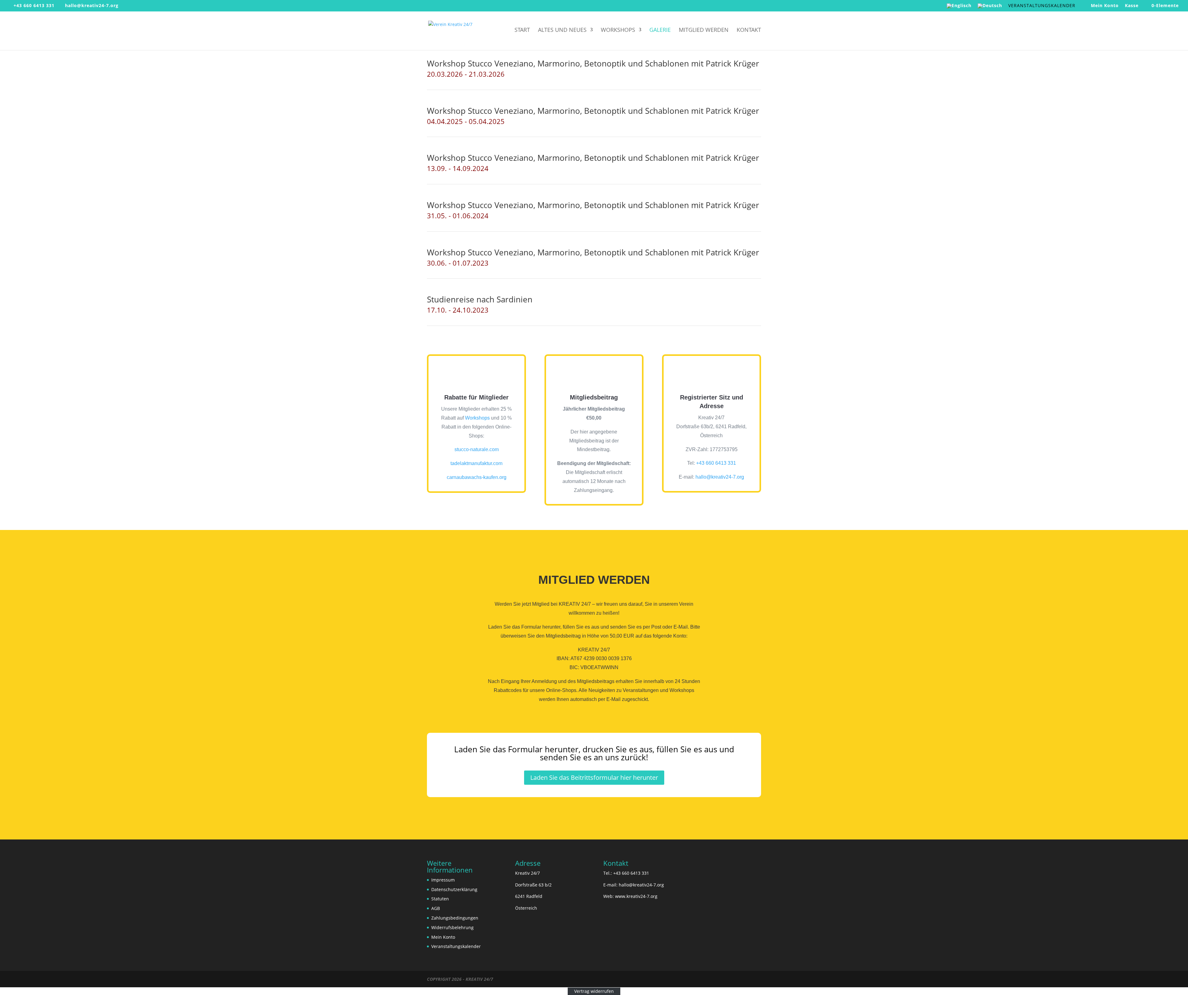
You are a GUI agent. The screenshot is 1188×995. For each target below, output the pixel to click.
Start (522, 30)
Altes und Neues (562, 30)
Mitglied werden (704, 30)
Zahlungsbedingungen (454, 918)
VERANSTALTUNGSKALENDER (1041, 5)
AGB (435, 909)
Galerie (660, 30)
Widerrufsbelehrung (452, 927)
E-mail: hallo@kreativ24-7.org (633, 885)
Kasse (1131, 5)
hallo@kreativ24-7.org (719, 477)
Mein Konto (1105, 5)
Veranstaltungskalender (456, 947)
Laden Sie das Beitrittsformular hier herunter (594, 777)
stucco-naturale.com (476, 449)
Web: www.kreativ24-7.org (630, 896)
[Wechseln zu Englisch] (959, 7)
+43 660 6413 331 (34, 5)
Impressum (443, 880)
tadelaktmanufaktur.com (476, 463)
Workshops (618, 30)
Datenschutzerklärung (454, 889)
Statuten (440, 899)
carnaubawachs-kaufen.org (476, 477)
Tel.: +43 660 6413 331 (626, 873)
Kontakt (749, 30)
